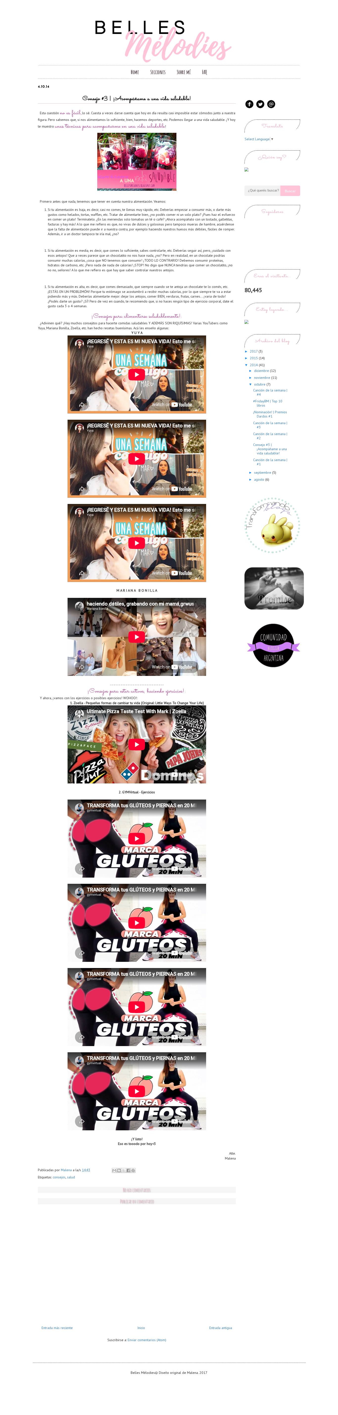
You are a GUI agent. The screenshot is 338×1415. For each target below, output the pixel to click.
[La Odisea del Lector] (274, 608)
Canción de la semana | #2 (270, 436)
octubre (260, 384)
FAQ (204, 72)
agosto (259, 479)
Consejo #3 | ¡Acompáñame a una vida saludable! (270, 449)
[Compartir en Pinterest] (133, 1170)
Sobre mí (184, 72)
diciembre (262, 370)
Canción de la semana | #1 (270, 462)
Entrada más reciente (57, 1328)
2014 (254, 365)
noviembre (262, 377)
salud (71, 1177)
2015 (254, 358)
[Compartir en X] (123, 1170)
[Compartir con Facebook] (128, 1170)
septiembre (263, 472)
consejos (59, 1177)
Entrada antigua (220, 1328)
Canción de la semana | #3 (270, 425)
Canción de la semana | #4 (270, 392)
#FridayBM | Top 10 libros (267, 403)
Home (135, 72)
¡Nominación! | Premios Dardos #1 (270, 414)
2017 (254, 351)
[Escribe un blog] (119, 1170)
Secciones (158, 72)
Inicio (141, 1328)
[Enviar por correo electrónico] (114, 1170)
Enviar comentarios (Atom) (147, 1340)
